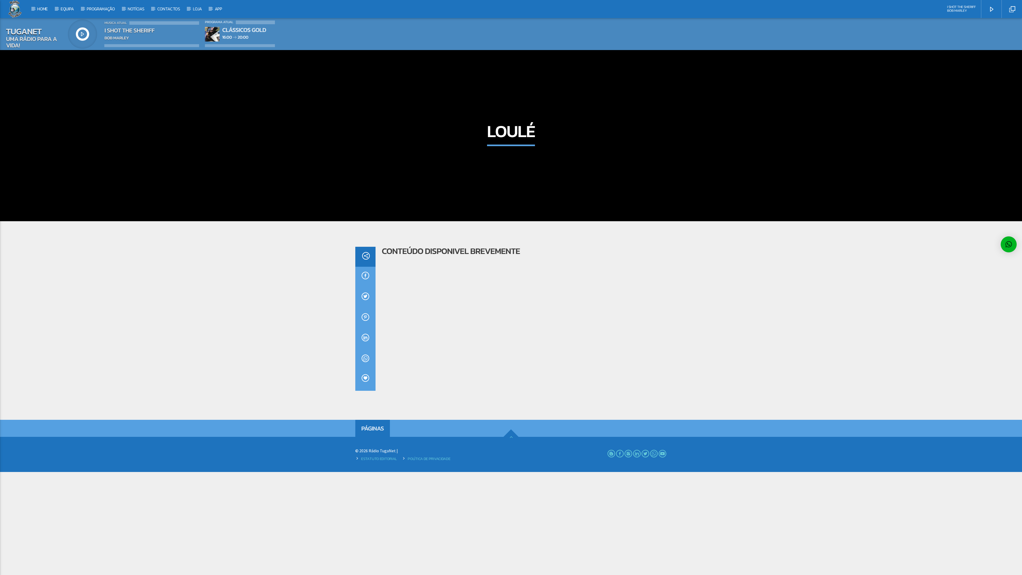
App (218, 9)
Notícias (136, 9)
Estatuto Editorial (379, 459)
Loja (197, 9)
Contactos (168, 9)
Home (42, 9)
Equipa (67, 9)
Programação (101, 9)
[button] (1009, 244)
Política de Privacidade (429, 459)
